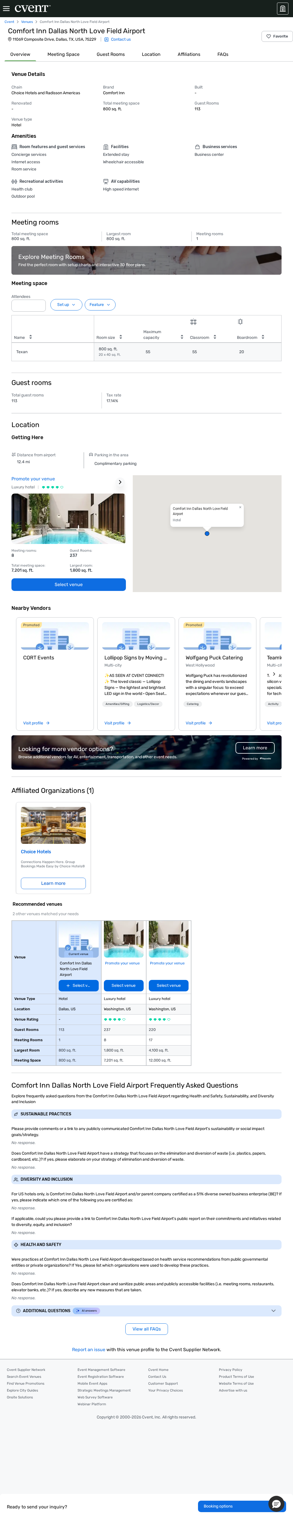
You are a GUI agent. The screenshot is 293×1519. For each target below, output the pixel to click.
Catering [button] (193, 704)
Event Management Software (101, 1370)
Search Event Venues (24, 1377)
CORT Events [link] (38, 658)
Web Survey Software (95, 1397)
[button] (39, 304)
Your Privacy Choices (165, 1390)
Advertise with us (233, 1390)
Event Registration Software (101, 1377)
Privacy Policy (230, 1370)
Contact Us (157, 1377)
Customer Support (163, 1384)
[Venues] (282, 9)
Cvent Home (158, 1370)
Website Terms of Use (236, 1384)
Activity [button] (273, 704)
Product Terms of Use (236, 1377)
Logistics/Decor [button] (148, 704)
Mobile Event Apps (92, 1384)
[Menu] (6, 8)
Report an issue (88, 1349)
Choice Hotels (36, 851)
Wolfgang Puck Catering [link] (214, 658)
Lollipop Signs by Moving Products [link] (136, 658)
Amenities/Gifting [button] (117, 704)
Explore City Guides (22, 1390)
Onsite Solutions (20, 1397)
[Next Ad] (120, 482)
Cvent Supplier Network (26, 1370)
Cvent (9, 22)
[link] (55, 636)
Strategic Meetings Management (104, 1390)
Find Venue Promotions (25, 1384)
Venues (27, 22)
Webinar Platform (92, 1404)
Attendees (20, 296)
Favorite (280, 36)
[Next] (274, 674)
